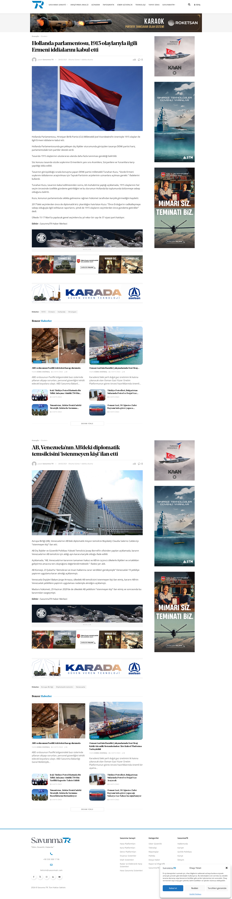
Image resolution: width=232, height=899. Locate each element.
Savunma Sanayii (57, 4)
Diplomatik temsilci (64, 687)
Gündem (95, 4)
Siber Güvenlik (125, 4)
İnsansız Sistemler (128, 855)
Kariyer (180, 847)
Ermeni (52, 312)
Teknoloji (140, 4)
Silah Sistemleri (127, 860)
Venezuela (80, 687)
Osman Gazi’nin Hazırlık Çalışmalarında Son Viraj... (114, 368)
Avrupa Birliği (47, 687)
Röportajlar (154, 851)
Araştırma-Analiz (79, 4)
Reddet (194, 888)
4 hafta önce (114, 412)
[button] (226, 868)
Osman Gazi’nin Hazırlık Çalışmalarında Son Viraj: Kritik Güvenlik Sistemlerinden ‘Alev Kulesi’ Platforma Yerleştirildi (115, 746)
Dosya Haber (154, 860)
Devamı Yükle (87, 423)
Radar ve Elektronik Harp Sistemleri (131, 865)
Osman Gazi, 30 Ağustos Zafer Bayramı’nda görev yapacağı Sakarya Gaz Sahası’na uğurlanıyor (124, 793)
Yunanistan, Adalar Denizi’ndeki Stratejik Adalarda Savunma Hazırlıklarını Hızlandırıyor (65, 793)
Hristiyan (72, 312)
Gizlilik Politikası (195, 894)
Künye (180, 855)
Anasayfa (35, 36)
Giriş (198, 4)
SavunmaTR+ (168, 4)
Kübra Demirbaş (43, 372)
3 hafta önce (56, 397)
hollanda (61, 312)
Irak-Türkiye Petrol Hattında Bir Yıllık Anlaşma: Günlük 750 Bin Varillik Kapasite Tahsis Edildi (65, 778)
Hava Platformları (127, 843)
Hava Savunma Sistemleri (131, 870)
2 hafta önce (57, 372)
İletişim (180, 860)
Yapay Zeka (154, 4)
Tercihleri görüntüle (217, 888)
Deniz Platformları (128, 851)
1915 (43, 312)
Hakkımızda (182, 843)
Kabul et (173, 888)
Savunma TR (48, 59)
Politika (152, 855)
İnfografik (108, 4)
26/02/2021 (62, 59)
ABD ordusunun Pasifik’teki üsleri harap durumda (56, 368)
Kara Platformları (127, 847)
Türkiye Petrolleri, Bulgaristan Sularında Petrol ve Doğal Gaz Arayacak (122, 778)
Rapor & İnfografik (157, 864)
